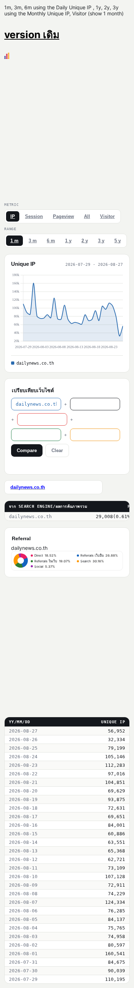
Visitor (107, 216)
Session (34, 216)
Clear (57, 450)
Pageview (63, 216)
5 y (117, 240)
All (87, 216)
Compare (27, 450)
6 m (51, 240)
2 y (84, 240)
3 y (101, 240)
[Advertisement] (67, 129)
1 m (14, 240)
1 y (68, 240)
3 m (33, 240)
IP (12, 216)
